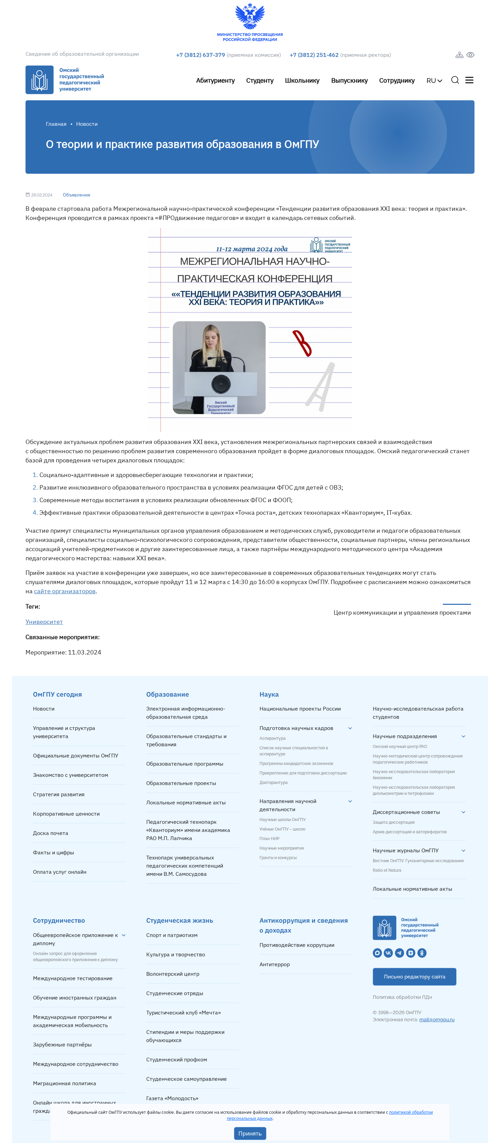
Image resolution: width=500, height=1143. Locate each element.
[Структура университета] (459, 55)
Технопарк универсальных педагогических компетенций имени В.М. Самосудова (184, 865)
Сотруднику (397, 80)
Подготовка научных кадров (296, 727)
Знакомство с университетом (70, 774)
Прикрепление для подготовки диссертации (303, 773)
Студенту (259, 80)
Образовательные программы (184, 763)
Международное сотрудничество (75, 1063)
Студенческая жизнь (179, 920)
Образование (167, 694)
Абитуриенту (215, 80)
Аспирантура (273, 738)
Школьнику (302, 80)
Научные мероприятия (282, 848)
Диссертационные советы (406, 811)
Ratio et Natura (387, 870)
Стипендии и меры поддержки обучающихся (185, 1035)
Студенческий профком (176, 1059)
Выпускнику (349, 80)
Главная (56, 123)
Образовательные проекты (181, 783)
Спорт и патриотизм (172, 935)
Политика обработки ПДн (402, 997)
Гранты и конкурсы (278, 857)
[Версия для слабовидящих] (470, 55)
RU (431, 80)
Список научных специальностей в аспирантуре (294, 751)
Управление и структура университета (64, 731)
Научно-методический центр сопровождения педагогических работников (418, 759)
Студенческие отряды (174, 993)
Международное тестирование (73, 978)
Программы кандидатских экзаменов (296, 763)
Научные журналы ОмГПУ (406, 850)
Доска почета (50, 833)
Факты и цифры (53, 852)
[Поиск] (455, 80)
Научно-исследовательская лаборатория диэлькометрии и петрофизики (414, 790)
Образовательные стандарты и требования (186, 740)
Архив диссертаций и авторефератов (410, 832)
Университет (44, 622)
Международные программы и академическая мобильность (72, 1020)
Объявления (76, 195)
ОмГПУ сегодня (57, 694)
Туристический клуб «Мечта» (183, 1012)
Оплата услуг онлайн (59, 871)
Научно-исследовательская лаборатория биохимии (414, 774)
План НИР (269, 838)
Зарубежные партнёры (62, 1044)
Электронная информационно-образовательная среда (185, 712)
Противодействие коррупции (297, 944)
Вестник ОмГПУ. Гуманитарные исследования (418, 860)
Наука (269, 694)
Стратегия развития (59, 794)
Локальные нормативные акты (186, 802)
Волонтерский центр (172, 973)
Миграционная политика (64, 1083)
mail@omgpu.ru (436, 1019)
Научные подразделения (405, 736)
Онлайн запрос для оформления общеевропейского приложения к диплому (75, 956)
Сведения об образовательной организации (82, 53)
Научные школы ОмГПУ (282, 819)
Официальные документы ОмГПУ (75, 755)
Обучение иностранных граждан (74, 997)
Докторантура (274, 782)
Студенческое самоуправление (186, 1078)
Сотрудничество (59, 920)
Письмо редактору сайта (414, 977)
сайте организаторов (65, 591)
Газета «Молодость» (172, 1098)
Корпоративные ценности (66, 813)
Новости (43, 708)
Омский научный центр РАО (400, 746)
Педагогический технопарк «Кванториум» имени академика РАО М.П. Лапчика (188, 829)
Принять (250, 1133)
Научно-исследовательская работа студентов (418, 712)
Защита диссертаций (394, 822)
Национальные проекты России (300, 708)
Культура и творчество (175, 954)
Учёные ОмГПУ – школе (282, 829)
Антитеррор (275, 964)
